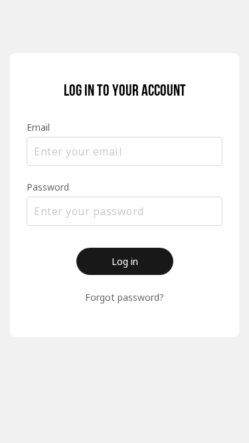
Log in (125, 261)
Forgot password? (124, 297)
